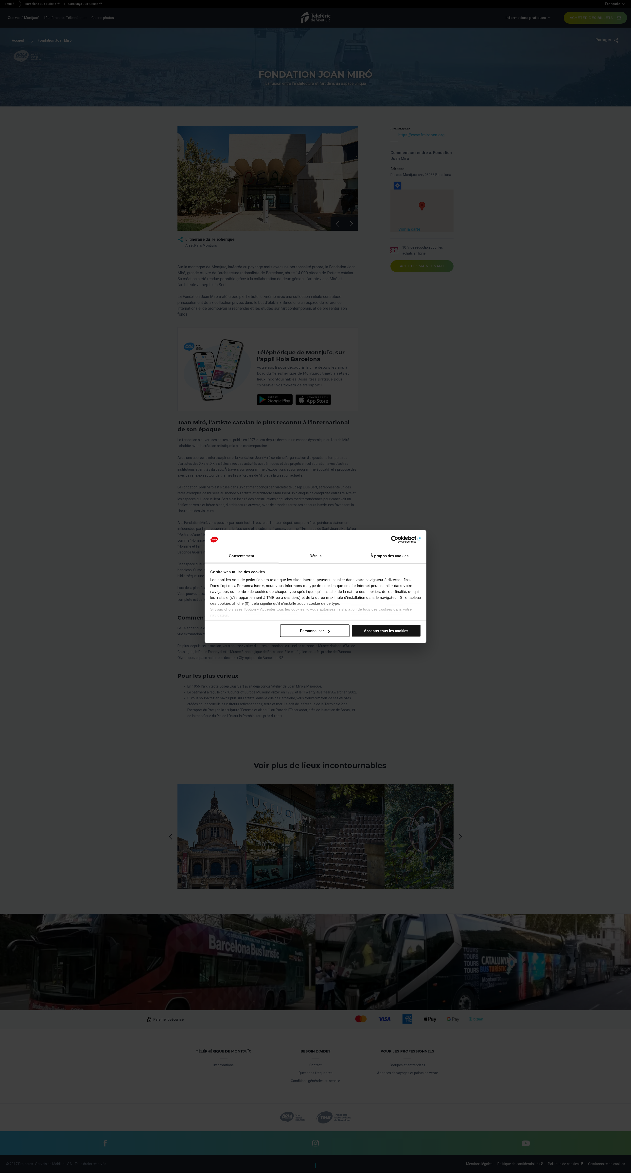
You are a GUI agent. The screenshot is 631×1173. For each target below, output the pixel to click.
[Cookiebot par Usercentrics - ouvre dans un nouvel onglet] (399, 539)
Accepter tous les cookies (386, 631)
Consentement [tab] (241, 556)
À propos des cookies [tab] (389, 556)
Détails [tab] (316, 556)
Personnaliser (312, 631)
